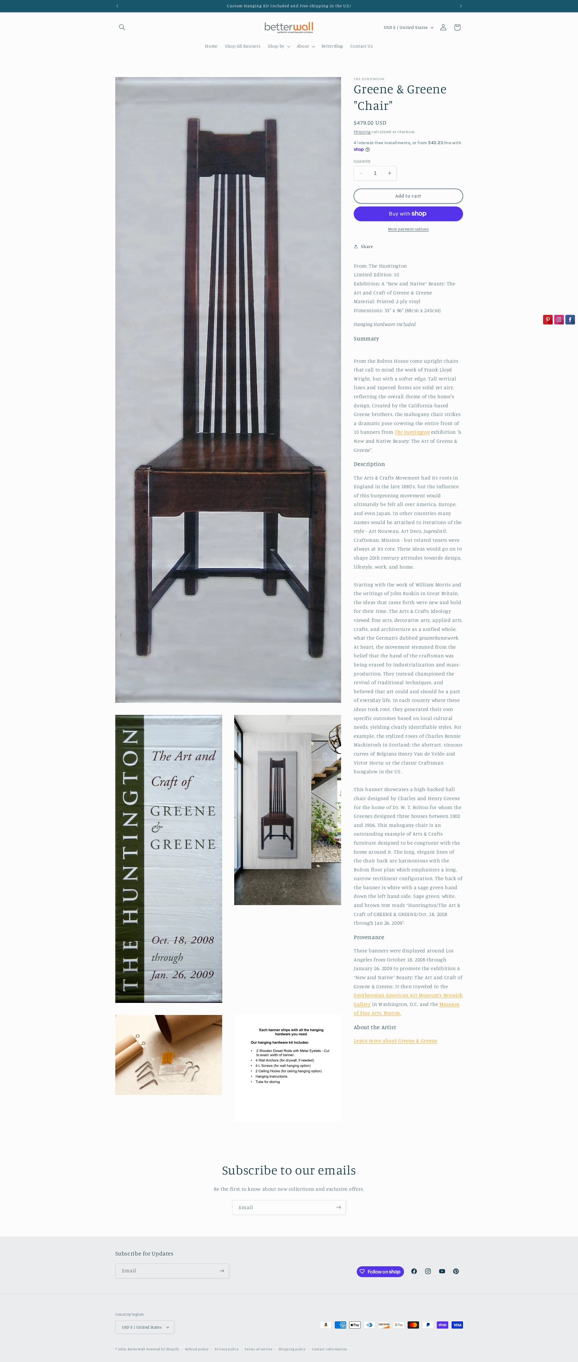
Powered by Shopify (162, 1349)
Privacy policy (226, 1349)
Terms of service (258, 1349)
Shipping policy (292, 1349)
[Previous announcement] (117, 6)
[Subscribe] (339, 1207)
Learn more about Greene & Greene (395, 1041)
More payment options (408, 228)
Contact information (329, 1349)
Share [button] (367, 246)
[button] (122, 27)
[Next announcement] (461, 6)
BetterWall (136, 1349)
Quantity (362, 160)
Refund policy (197, 1349)
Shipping (362, 131)
